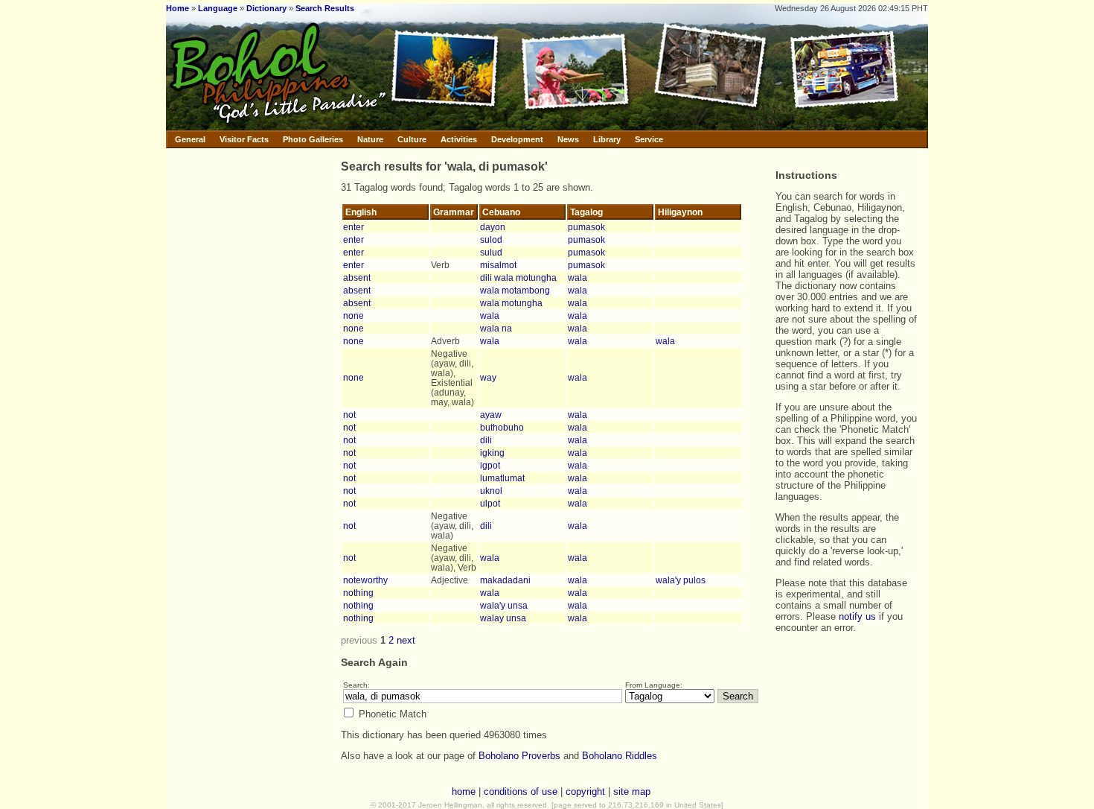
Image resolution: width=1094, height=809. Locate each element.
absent (357, 277)
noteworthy (365, 580)
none (353, 315)
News (568, 139)
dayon (492, 227)
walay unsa (503, 618)
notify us (857, 616)
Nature (370, 139)
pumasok (586, 227)
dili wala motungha (518, 277)
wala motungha (511, 303)
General (190, 139)
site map (631, 791)
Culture (411, 139)
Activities (459, 139)
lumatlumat (502, 478)
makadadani (505, 580)
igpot (490, 465)
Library (607, 139)
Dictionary (266, 8)
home (464, 791)
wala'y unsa (504, 605)
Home (177, 8)
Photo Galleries (313, 139)
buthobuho (502, 427)
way (488, 377)
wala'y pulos (681, 580)
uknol (491, 490)
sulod (491, 239)
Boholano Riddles (619, 755)
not (349, 414)
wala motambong (515, 290)
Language (217, 8)
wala (577, 277)
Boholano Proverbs (519, 755)
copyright (585, 791)
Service (649, 139)
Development (517, 139)
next (406, 640)
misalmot (498, 265)
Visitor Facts (244, 139)
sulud (491, 252)
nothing (358, 592)
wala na (496, 328)
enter (353, 227)
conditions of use (520, 791)
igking (492, 452)
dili (486, 440)
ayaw (491, 414)
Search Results (324, 8)
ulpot (490, 503)
